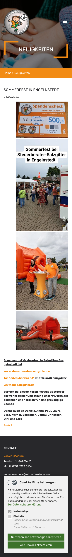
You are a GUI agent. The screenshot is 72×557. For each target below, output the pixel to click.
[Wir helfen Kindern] (17, 34)
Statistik (18, 516)
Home (7, 73)
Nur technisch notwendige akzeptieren (36, 537)
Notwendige (21, 511)
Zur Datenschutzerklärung (25, 504)
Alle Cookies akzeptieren (36, 545)
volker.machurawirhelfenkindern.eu (28, 474)
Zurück (8, 425)
